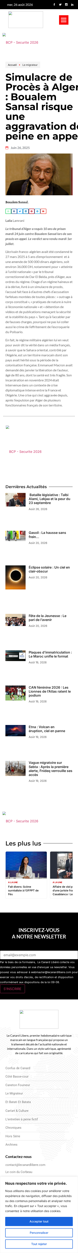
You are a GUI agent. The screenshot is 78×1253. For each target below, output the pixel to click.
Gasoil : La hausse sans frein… (47, 535)
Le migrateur (30, 64)
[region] (39, 1215)
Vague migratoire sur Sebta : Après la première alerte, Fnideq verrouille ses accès (50, 768)
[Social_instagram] (66, 4)
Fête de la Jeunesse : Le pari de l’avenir (47, 618)
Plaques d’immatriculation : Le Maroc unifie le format (50, 654)
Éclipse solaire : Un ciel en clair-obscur (49, 569)
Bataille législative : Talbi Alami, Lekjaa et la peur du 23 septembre (49, 499)
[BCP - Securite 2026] (39, 42)
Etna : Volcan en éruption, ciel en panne (47, 729)
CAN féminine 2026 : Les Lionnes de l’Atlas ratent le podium (50, 691)
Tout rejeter (39, 1244)
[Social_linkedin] (72, 4)
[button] (63, 20)
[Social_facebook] (54, 4)
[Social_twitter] (60, 4)
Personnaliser (39, 1232)
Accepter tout (39, 1221)
